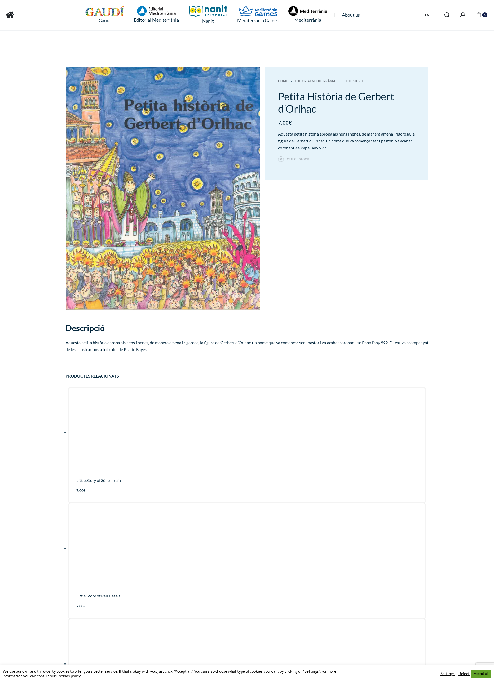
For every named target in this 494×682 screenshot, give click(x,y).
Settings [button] (447, 673)
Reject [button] (464, 673)
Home (283, 81)
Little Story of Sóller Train (98, 480)
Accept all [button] (481, 673)
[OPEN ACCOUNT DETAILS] (463, 15)
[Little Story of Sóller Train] (247, 433)
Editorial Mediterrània (315, 81)
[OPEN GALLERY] (163, 189)
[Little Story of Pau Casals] (247, 549)
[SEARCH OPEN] (447, 15)
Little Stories (354, 81)
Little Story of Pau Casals (98, 596)
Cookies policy (68, 676)
